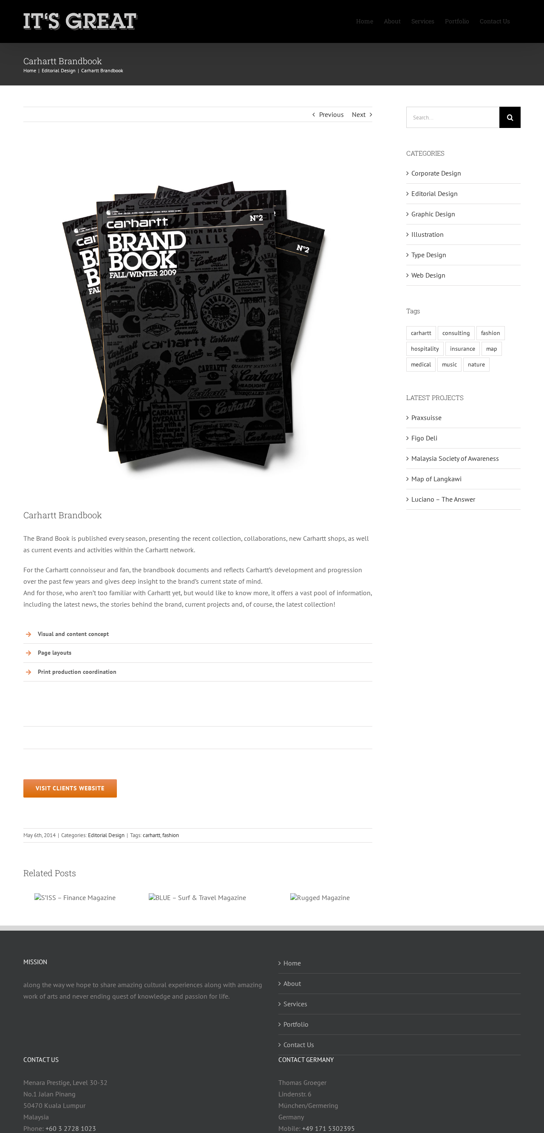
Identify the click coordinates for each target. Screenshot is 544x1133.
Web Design (428, 275)
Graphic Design (433, 214)
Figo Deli (424, 438)
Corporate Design (436, 173)
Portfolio (296, 1024)
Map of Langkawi (436, 478)
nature (476, 364)
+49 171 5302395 (328, 1128)
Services (295, 1004)
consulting (456, 333)
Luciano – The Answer (443, 499)
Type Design (428, 254)
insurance (462, 348)
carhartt (151, 835)
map (491, 348)
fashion (170, 835)
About (292, 983)
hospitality (425, 348)
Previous (331, 114)
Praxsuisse (426, 417)
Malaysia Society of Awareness (455, 458)
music (449, 364)
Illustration (427, 234)
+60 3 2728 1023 (70, 1128)
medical (421, 364)
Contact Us (298, 1044)
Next (359, 114)
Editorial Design (106, 835)
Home (292, 963)
